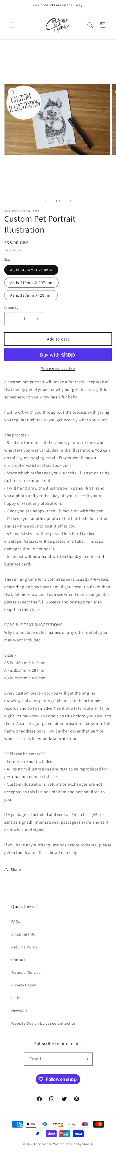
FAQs (15, 921)
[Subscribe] (86, 1059)
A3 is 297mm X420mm (31, 295)
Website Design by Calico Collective (43, 1023)
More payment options (58, 368)
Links (16, 997)
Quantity (11, 307)
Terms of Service (26, 972)
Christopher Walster (49, 1144)
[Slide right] (70, 201)
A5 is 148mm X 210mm (31, 269)
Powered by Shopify (79, 1144)
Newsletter (21, 1010)
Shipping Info (23, 934)
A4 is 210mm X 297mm (31, 282)
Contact (18, 959)
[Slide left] (45, 201)
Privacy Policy (23, 985)
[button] (11, 25)
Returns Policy (24, 947)
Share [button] (16, 869)
